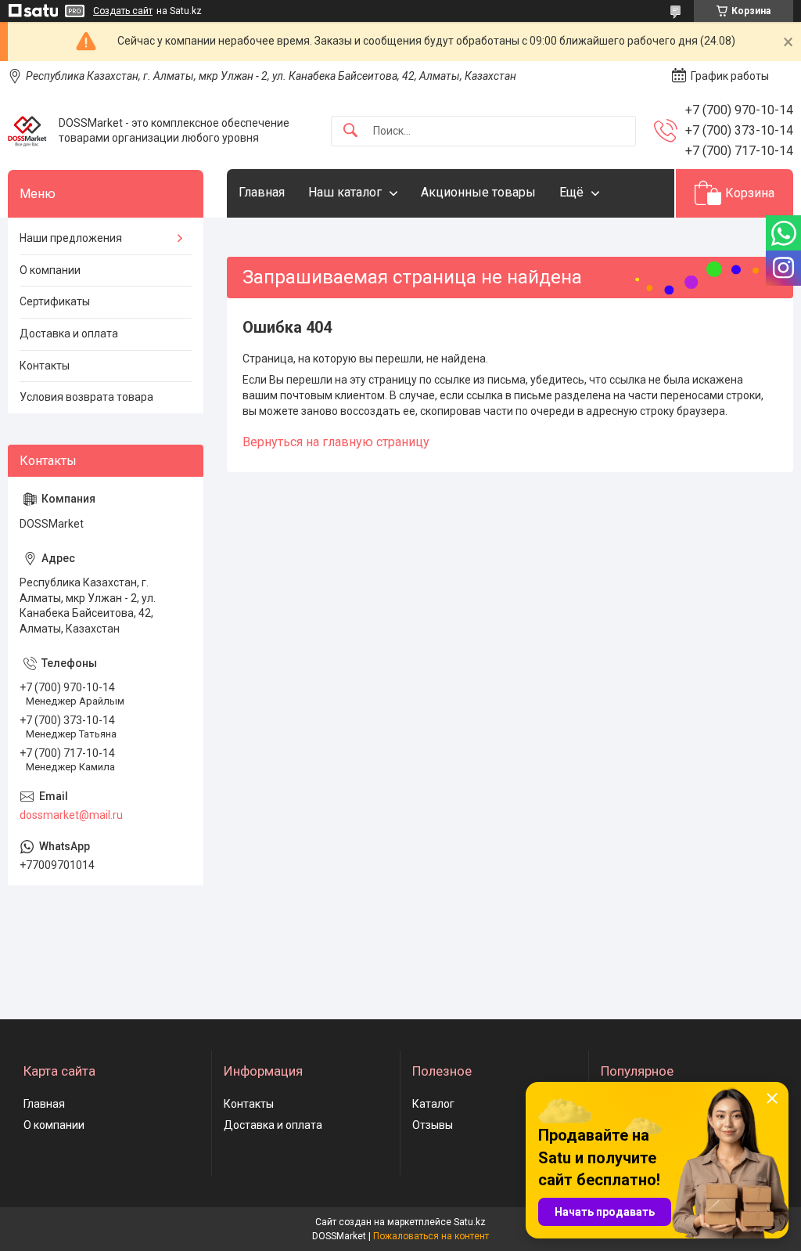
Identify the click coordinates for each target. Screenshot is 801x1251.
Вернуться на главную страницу (335, 441)
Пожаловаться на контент (431, 1236)
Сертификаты (55, 301)
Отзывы (432, 1125)
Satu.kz (470, 1222)
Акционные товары (478, 192)
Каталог (433, 1104)
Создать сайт (123, 10)
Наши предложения (71, 238)
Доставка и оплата (69, 333)
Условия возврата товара (86, 397)
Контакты (45, 365)
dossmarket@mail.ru (71, 815)
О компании (50, 270)
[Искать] (350, 131)
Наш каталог (345, 192)
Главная (262, 192)
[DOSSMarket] (27, 130)
